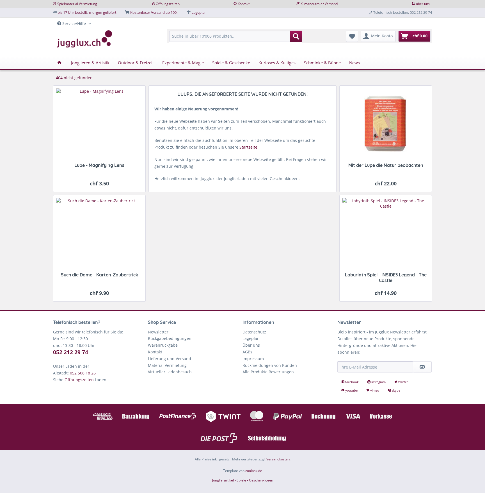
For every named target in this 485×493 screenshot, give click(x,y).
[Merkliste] (352, 36)
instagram (378, 382)
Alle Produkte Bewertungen (268, 371)
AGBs (247, 352)
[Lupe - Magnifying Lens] (99, 123)
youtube (351, 390)
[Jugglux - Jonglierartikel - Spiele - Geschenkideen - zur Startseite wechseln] (84, 39)
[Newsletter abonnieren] (422, 366)
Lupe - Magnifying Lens (99, 165)
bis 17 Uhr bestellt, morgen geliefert (87, 12)
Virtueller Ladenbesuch (170, 371)
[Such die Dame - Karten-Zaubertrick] (99, 233)
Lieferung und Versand (169, 358)
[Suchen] (296, 36)
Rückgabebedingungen (169, 338)
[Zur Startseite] (242, 248)
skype (395, 390)
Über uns (251, 345)
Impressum (253, 358)
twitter (402, 382)
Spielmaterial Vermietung (77, 3)
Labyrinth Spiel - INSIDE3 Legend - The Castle (386, 277)
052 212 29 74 (70, 352)
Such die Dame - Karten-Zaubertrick (99, 275)
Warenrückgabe (163, 345)
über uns (423, 3)
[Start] (59, 62)
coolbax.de (253, 470)
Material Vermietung (167, 365)
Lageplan (199, 12)
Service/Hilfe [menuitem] (74, 23)
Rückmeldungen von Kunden (269, 365)
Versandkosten (278, 459)
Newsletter (158, 332)
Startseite (248, 147)
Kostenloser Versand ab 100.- (154, 12)
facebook (352, 382)
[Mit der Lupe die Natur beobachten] (385, 123)
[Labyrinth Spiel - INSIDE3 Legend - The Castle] (385, 233)
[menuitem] (235, 39)
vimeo (374, 390)
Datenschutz (254, 332)
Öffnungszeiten (168, 3)
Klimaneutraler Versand (319, 3)
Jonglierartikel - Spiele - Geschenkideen (242, 480)
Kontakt (244, 3)
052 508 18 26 (83, 373)
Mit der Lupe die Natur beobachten (385, 165)
